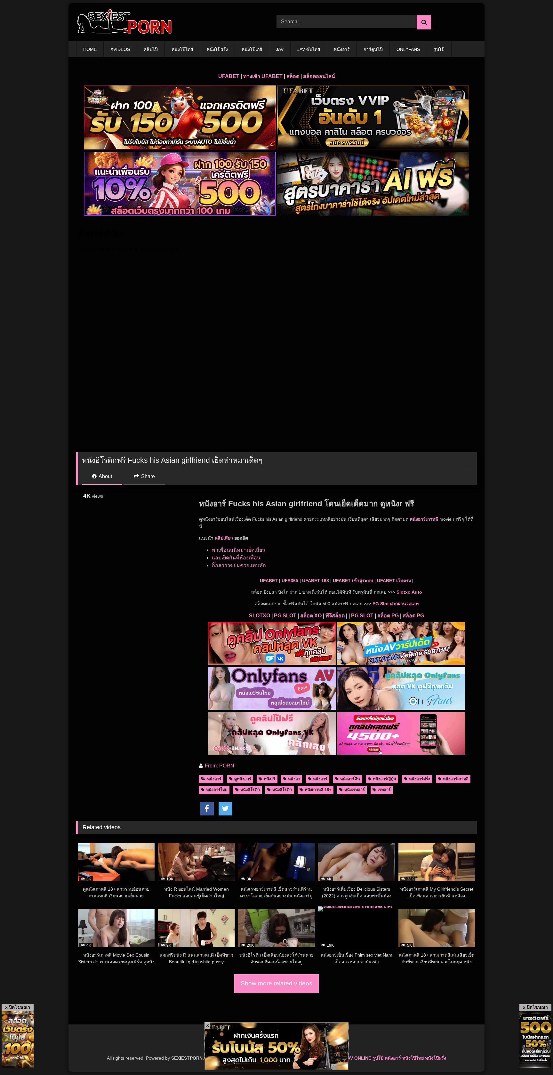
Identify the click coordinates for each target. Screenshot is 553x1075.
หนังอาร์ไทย (217, 789)
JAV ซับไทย (308, 49)
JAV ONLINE (358, 1058)
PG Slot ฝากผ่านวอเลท (396, 603)
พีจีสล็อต (335, 615)
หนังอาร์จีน (350, 778)
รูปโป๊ (439, 49)
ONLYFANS (408, 49)
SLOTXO (259, 615)
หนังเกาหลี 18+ (318, 789)
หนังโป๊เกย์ (252, 49)
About (105, 476)
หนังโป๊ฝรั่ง (217, 49)
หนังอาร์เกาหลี (424, 519)
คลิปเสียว (224, 538)
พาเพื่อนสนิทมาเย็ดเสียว (238, 550)
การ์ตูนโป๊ (373, 49)
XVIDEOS (120, 49)
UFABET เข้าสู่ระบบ (353, 580)
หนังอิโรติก (250, 789)
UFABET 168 (315, 580)
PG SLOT (285, 615)
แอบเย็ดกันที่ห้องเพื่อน (236, 557)
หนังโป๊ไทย (182, 49)
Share (147, 476)
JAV (280, 49)
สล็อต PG (388, 615)
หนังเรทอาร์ (354, 789)
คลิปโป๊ (151, 49)
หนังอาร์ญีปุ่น (384, 778)
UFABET (228, 76)
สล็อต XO (311, 615)
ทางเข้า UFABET (263, 76)
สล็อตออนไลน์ (319, 76)
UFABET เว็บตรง (394, 580)
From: (211, 765)
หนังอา (294, 778)
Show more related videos (276, 983)
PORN (226, 765)
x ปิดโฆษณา (17, 1007)
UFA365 (290, 580)
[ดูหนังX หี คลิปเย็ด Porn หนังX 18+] (124, 22)
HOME (90, 49)
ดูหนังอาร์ (242, 778)
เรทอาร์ (384, 789)
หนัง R (269, 778)
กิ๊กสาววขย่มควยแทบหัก (239, 565)
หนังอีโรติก (282, 789)
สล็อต (292, 76)
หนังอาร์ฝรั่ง (419, 778)
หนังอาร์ (342, 49)
